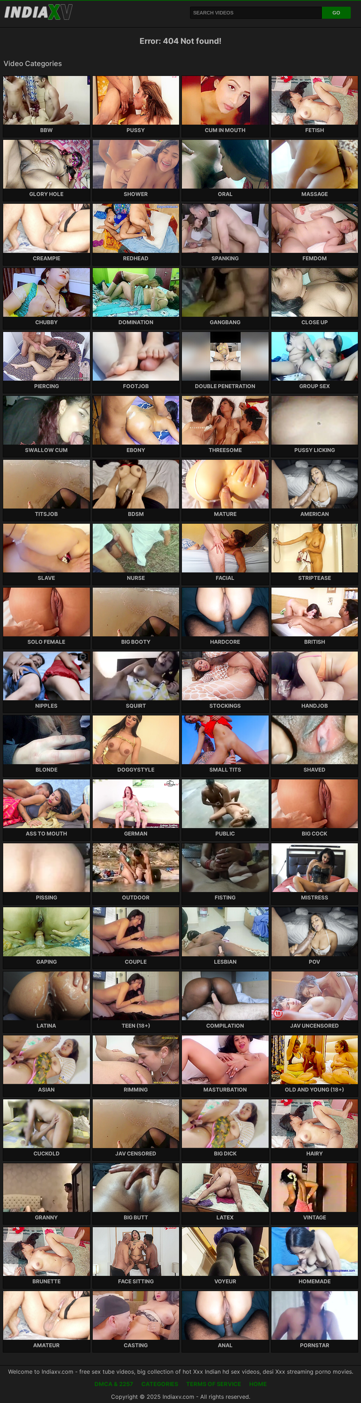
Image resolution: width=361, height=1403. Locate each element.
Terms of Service (213, 1383)
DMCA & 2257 (113, 1383)
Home (258, 1383)
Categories (159, 1383)
